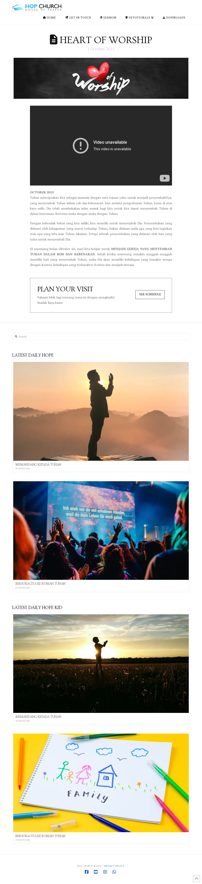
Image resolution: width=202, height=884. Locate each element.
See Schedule (150, 294)
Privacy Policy (114, 866)
